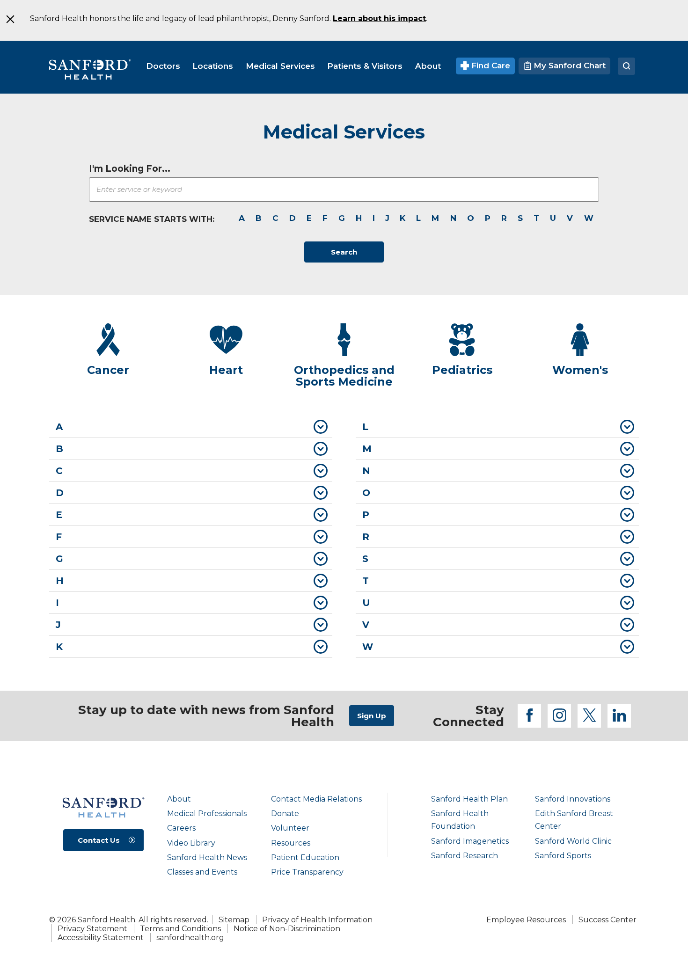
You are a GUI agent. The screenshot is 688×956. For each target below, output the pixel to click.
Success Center (607, 919)
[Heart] (226, 339)
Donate (285, 813)
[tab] (190, 427)
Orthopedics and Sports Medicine (344, 376)
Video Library (191, 843)
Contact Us (99, 840)
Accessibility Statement (101, 937)
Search (344, 252)
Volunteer (290, 828)
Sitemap (234, 919)
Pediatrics (462, 370)
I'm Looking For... (129, 168)
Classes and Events (202, 872)
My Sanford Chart (568, 65)
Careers (181, 828)
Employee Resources (526, 919)
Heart (226, 370)
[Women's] (580, 339)
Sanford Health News (207, 857)
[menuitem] (163, 66)
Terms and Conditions (180, 928)
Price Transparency (307, 872)
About (179, 799)
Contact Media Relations (316, 799)
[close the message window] (10, 19)
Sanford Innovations (572, 799)
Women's (580, 370)
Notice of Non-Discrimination (287, 928)
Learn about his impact (379, 18)
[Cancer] (108, 339)
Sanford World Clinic (573, 841)
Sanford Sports (563, 855)
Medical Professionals (207, 813)
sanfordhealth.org (190, 937)
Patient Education (305, 857)
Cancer (108, 370)
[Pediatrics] (462, 339)
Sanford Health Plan (469, 799)
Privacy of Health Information (317, 919)
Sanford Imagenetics (470, 841)
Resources (290, 843)
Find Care (489, 65)
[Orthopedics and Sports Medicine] (344, 339)
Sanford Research (464, 855)
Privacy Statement (92, 928)
